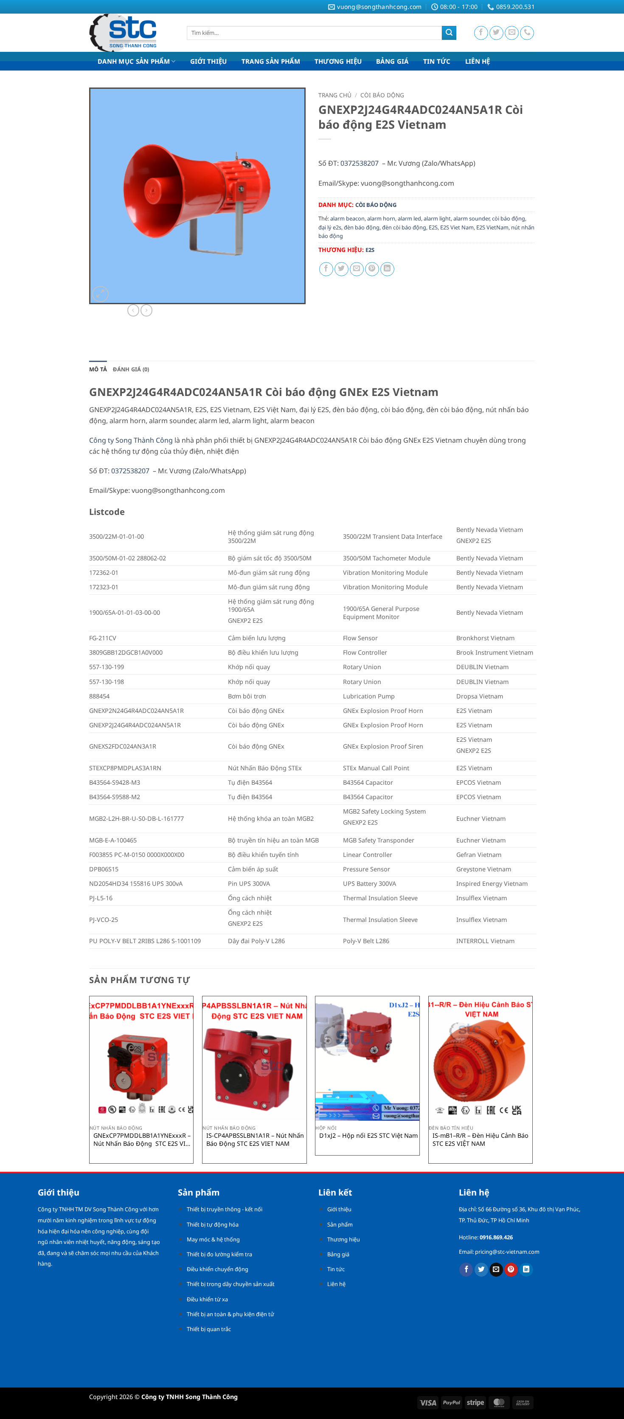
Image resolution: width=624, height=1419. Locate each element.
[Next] (532, 1083)
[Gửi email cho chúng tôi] (512, 33)
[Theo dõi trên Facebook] (481, 33)
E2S (433, 227)
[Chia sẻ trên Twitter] (341, 269)
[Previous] (89, 1083)
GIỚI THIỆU (208, 61)
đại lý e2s (329, 227)
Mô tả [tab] (98, 369)
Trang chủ (334, 95)
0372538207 (359, 163)
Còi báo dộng (382, 95)
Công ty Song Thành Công (131, 440)
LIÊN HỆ (477, 61)
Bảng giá (338, 1254)
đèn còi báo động (404, 227)
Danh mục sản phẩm (134, 61)
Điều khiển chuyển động (217, 1269)
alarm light (437, 218)
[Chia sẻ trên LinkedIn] (387, 269)
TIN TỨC (437, 61)
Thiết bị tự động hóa (213, 1224)
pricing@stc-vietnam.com (507, 1251)
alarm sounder (471, 218)
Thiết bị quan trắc (209, 1329)
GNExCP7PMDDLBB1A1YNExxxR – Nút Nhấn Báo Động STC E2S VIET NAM (142, 1140)
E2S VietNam (492, 227)
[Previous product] (146, 310)
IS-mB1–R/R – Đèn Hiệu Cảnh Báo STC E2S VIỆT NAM (480, 1140)
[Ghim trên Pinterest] (372, 269)
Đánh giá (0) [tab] (131, 369)
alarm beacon (347, 218)
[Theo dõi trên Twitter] (496, 33)
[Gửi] (449, 33)
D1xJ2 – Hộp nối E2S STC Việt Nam (368, 1135)
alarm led (409, 218)
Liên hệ (336, 1284)
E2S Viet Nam (457, 227)
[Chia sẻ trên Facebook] (326, 269)
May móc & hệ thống (213, 1239)
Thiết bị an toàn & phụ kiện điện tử (230, 1314)
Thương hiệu (343, 1239)
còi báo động (508, 218)
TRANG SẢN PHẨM (271, 61)
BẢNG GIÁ (392, 61)
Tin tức (336, 1269)
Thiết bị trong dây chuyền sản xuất (231, 1284)
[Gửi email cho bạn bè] (357, 269)
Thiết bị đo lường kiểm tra (219, 1254)
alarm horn (381, 218)
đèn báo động (361, 227)
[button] (100, 294)
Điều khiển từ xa (207, 1299)
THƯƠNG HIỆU (338, 61)
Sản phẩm (340, 1224)
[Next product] (133, 310)
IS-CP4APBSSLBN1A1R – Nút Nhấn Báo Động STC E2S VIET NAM (255, 1140)
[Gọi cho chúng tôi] (527, 33)
